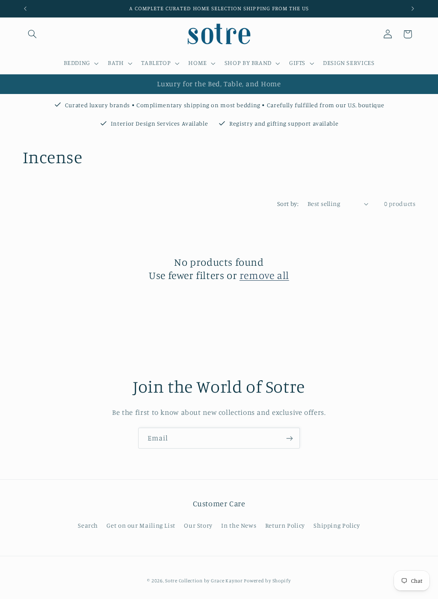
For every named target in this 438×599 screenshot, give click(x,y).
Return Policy (285, 525)
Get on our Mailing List (141, 525)
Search (88, 525)
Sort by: (288, 203)
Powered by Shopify (267, 581)
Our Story (198, 525)
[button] (32, 34)
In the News (238, 525)
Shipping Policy (337, 525)
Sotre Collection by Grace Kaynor (204, 581)
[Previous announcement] (25, 8)
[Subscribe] (289, 438)
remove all (264, 275)
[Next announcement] (412, 8)
